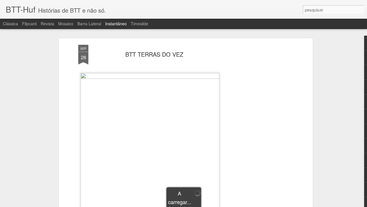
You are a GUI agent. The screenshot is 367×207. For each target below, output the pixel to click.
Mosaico (65, 23)
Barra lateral (89, 23)
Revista (47, 23)
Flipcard (29, 23)
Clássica (10, 23)
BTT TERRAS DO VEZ (154, 54)
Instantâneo (116, 23)
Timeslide (139, 23)
